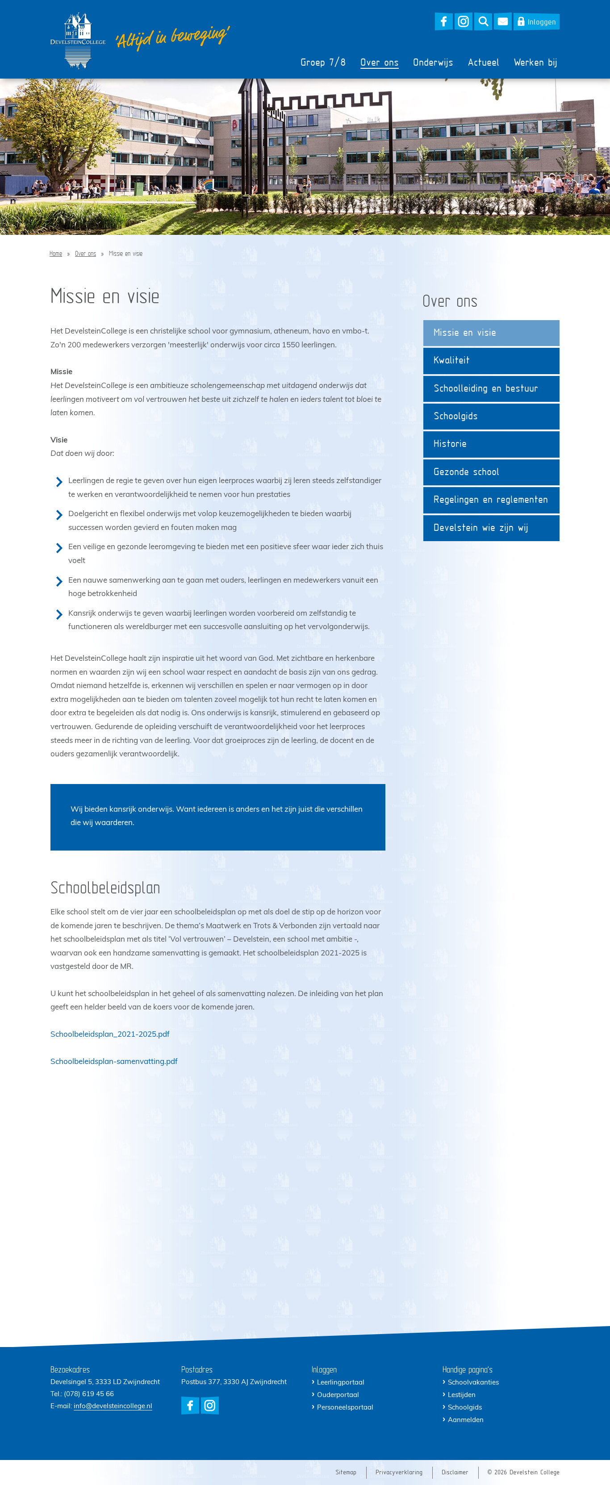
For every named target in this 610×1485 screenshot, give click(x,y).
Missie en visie (465, 333)
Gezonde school (466, 472)
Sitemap (345, 1473)
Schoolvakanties (473, 1383)
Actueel (483, 63)
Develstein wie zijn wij (481, 528)
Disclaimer (455, 1473)
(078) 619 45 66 (89, 1394)
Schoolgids (456, 416)
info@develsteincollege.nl (113, 1406)
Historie (450, 444)
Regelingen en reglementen (491, 500)
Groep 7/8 (323, 63)
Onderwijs (433, 63)
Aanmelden (466, 1420)
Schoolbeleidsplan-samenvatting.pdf (114, 1062)
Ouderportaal (338, 1395)
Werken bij (535, 63)
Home (56, 254)
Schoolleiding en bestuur (486, 389)
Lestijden (462, 1395)
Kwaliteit (452, 361)
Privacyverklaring (399, 1473)
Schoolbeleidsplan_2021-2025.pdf (110, 1035)
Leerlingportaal (340, 1383)
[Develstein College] (78, 41)
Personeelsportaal (345, 1408)
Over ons (379, 63)
